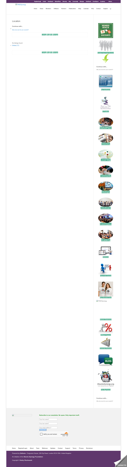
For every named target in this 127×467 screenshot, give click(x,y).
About (41, 8)
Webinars (106, 257)
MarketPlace (58, 1)
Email (41, 425)
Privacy (81, 448)
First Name (42, 417)
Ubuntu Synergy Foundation (33, 457)
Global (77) (15, 45)
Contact (98, 8)
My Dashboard (105, 89)
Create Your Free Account (106, 53)
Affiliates (56, 8)
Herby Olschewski (26, 460)
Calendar (86, 8)
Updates (52, 448)
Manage (55, 34)
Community (75, 1)
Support (105, 8)
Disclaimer (89, 448)
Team (37, 448)
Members (48, 8)
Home (35, 8)
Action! (44, 1)
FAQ (92, 8)
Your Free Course (105, 275)
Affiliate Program (106, 335)
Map (70, 1)
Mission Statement (106, 319)
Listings (44, 34)
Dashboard (50, 1)
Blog (79, 8)
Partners (63, 8)
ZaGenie (23, 453)
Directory (65, 1)
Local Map (106, 160)
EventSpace (96, 1)
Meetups (82, 1)
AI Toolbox (105, 111)
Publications (72, 8)
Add (51, 34)
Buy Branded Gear (106, 297)
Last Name (42, 421)
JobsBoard (88, 1)
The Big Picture (106, 389)
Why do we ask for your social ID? (20, 29)
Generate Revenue (106, 348)
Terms (74, 448)
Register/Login (37, 1)
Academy (102, 1)
